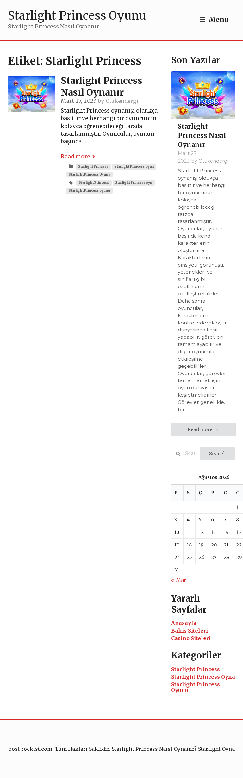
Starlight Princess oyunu (89, 190)
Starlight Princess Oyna (134, 166)
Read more (75, 156)
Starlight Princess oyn (133, 183)
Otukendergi (122, 101)
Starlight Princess (93, 166)
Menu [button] (219, 19)
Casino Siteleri (191, 638)
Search (218, 453)
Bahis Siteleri (189, 630)
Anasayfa (183, 623)
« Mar (178, 580)
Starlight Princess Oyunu (89, 174)
